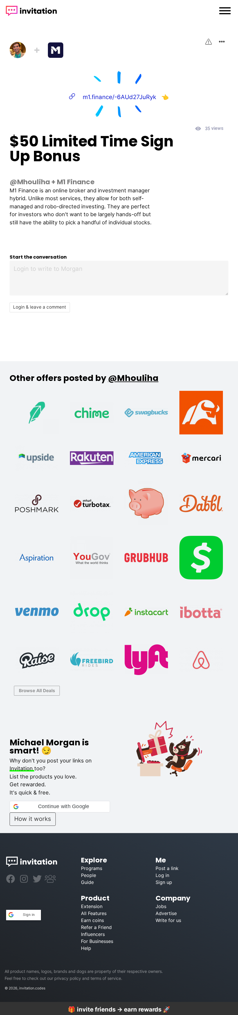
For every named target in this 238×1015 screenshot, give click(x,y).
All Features (94, 913)
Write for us (168, 920)
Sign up (164, 882)
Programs (91, 868)
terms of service (106, 978)
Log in (162, 875)
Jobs (161, 906)
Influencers (93, 934)
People (88, 875)
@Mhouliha (30, 182)
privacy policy (67, 978)
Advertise (166, 913)
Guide (87, 882)
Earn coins (92, 920)
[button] (60, 806)
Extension (91, 906)
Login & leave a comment (39, 307)
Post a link (167, 868)
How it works (32, 818)
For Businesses (97, 941)
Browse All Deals (37, 690)
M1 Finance (76, 182)
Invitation (22, 768)
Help (86, 948)
